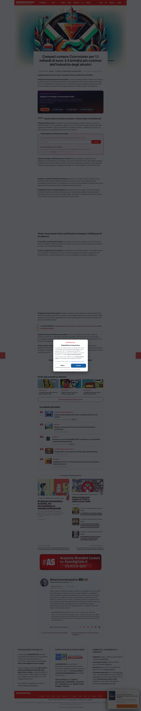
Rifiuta (63, 365)
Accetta (78, 365)
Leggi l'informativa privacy (77, 361)
